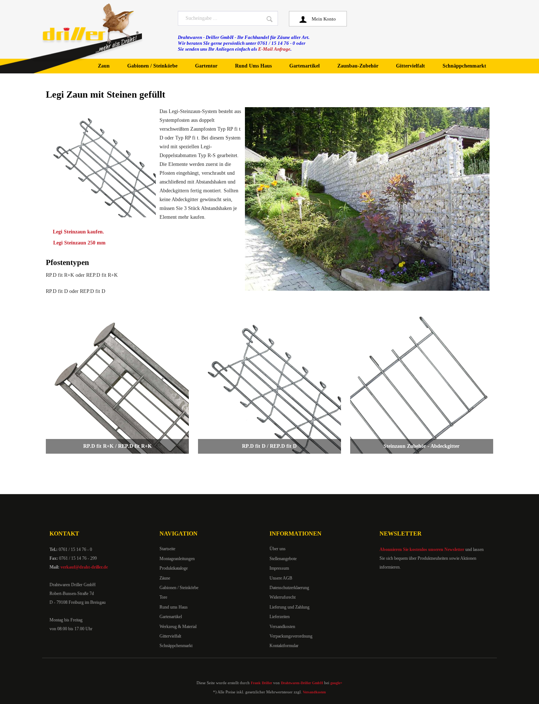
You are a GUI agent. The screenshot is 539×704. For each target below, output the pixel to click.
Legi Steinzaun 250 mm (79, 243)
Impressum (279, 568)
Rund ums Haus (174, 607)
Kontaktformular (284, 645)
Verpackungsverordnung (291, 636)
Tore (163, 597)
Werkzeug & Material (178, 626)
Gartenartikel (171, 616)
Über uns (278, 548)
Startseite (167, 548)
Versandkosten (282, 626)
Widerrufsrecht (283, 597)
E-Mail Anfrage (274, 49)
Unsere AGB (281, 578)
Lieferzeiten (280, 616)
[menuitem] (228, 18)
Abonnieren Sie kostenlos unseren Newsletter (422, 549)
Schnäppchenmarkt (176, 645)
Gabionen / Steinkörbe (179, 587)
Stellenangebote (283, 558)
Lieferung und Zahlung (289, 607)
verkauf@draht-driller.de (84, 567)
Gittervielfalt (170, 636)
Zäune (165, 578)
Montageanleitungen (177, 558)
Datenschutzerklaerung (289, 587)
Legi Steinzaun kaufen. (78, 232)
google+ (336, 683)
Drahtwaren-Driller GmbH (302, 683)
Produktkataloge (174, 568)
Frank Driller (261, 683)
